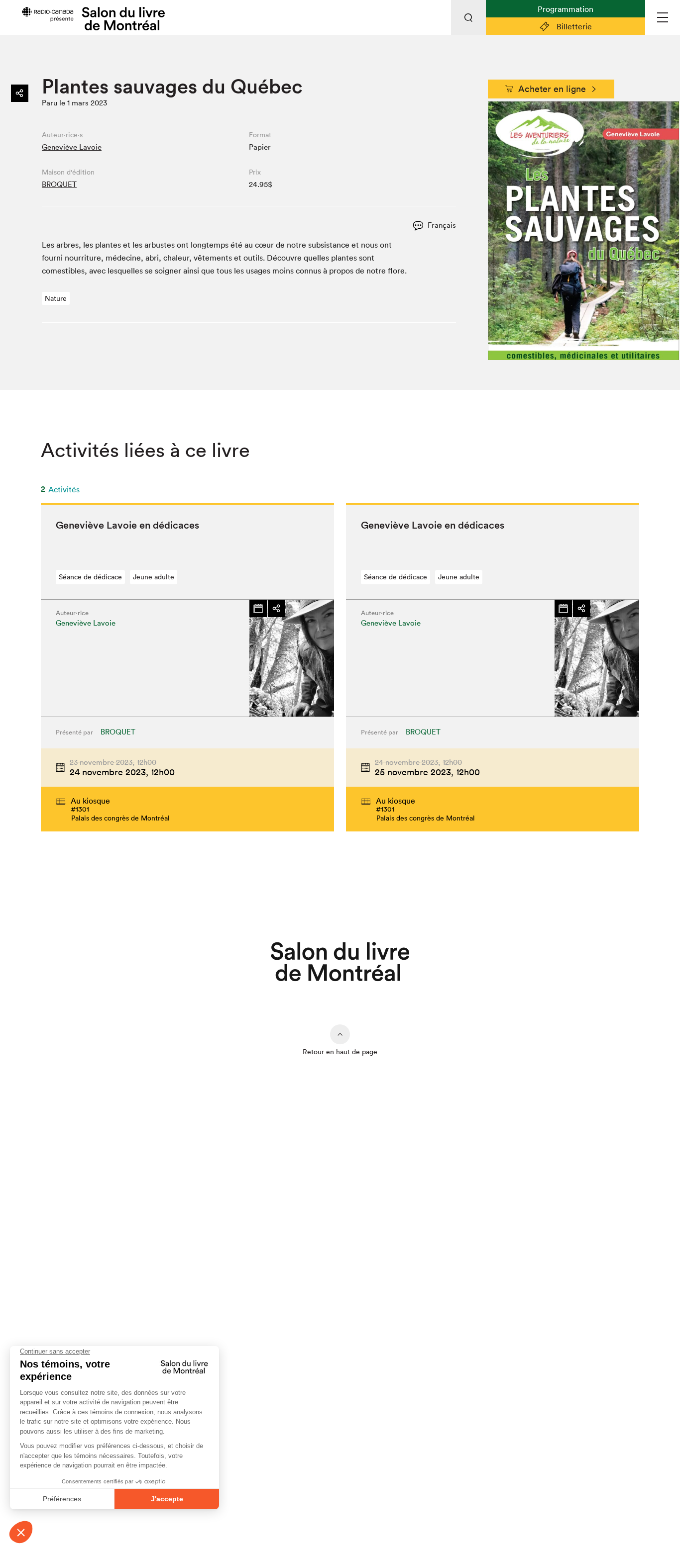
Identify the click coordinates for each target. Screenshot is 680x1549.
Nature (56, 298)
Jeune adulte (153, 576)
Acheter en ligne (552, 88)
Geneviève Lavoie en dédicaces (127, 525)
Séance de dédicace (90, 576)
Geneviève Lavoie (72, 147)
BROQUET (59, 184)
